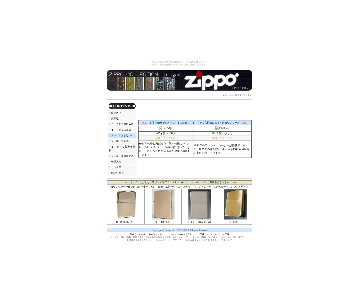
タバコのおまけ (120, 135)
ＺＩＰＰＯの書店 (121, 129)
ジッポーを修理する (122, 156)
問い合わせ (117, 172)
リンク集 (116, 167)
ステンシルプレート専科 (217, 234)
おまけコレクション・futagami (171, 234)
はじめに (116, 113)
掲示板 (115, 118)
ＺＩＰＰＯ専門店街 (122, 124)
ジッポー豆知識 (120, 140)
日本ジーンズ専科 (195, 234)
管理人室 (116, 161)
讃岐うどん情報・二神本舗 (142, 234)
